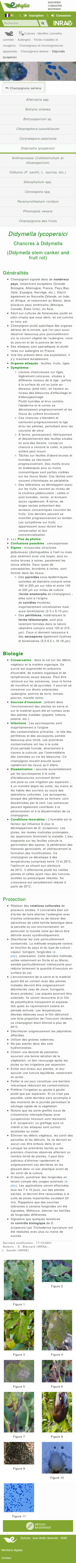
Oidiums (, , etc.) (38, 172)
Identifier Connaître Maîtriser (55, 6)
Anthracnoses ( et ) (38, 160)
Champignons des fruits (38, 220)
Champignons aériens (35, 51)
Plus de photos (29, 539)
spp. (38, 99)
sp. (37, 119)
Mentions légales (12, 1550)
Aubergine (24, 39)
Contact (6, 1558)
